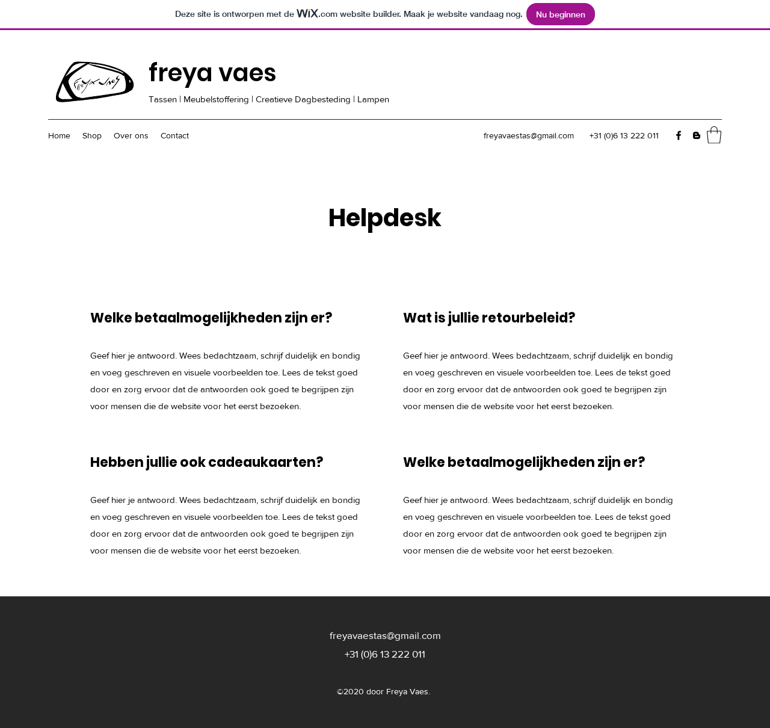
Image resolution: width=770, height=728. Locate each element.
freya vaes (213, 73)
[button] (714, 135)
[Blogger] (697, 135)
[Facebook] (679, 135)
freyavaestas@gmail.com (529, 135)
